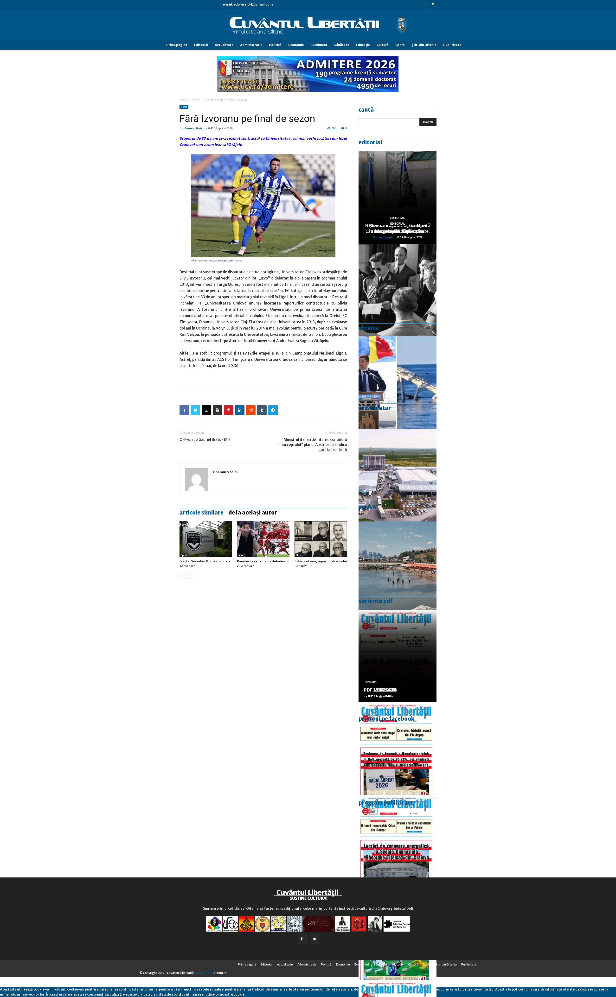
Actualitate (224, 45)
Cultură (383, 45)
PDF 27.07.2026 (380, 690)
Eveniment (319, 45)
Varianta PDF (376, 601)
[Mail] (432, 4)
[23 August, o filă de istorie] (397, 290)
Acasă (184, 100)
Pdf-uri (371, 682)
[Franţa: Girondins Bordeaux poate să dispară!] (206, 539)
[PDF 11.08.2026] (397, 748)
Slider (299, 555)
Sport (400, 45)
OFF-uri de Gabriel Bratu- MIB (205, 439)
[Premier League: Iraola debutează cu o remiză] (263, 539)
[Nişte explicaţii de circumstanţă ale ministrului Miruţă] (397, 382)
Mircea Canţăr (383, 237)
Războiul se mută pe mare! (398, 231)
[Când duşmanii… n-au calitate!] (397, 475)
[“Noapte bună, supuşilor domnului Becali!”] (321, 539)
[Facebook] (425, 4)
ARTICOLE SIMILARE (202, 512)
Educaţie (363, 45)
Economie (296, 45)
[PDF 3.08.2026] (397, 841)
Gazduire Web (204, 973)
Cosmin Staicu (194, 128)
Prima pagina (176, 45)
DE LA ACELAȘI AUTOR (252, 512)
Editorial (201, 45)
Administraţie (251, 45)
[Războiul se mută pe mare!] (397, 567)
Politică (275, 45)
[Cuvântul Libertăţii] (308, 25)
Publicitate (452, 45)
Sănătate (341, 45)
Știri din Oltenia (423, 45)
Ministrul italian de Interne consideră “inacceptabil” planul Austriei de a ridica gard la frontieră (312, 444)
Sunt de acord (256, 994)
